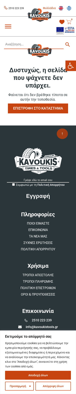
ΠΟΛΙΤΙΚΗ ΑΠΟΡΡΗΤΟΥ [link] (38, 249)
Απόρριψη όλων (53, 386)
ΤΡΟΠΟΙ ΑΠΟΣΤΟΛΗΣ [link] (38, 275)
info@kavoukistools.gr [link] (42, 327)
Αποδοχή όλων (38, 375)
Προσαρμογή (18, 386)
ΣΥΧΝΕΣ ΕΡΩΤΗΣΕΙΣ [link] (38, 243)
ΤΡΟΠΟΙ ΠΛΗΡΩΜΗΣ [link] (38, 281)
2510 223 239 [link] (16, 8)
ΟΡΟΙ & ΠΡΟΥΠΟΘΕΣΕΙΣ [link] (38, 294)
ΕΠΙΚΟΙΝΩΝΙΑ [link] (38, 230)
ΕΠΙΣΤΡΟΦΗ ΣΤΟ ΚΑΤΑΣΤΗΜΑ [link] (38, 108)
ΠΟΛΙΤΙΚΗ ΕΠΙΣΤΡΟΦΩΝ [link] (38, 288)
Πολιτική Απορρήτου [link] (51, 184)
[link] (70, 66)
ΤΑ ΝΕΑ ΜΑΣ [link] (38, 236)
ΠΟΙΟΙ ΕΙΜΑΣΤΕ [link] (38, 223)
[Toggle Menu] (8, 26)
